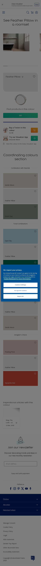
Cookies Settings (20, 285)
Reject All (20, 296)
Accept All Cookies (20, 290)
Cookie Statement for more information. (17, 279)
